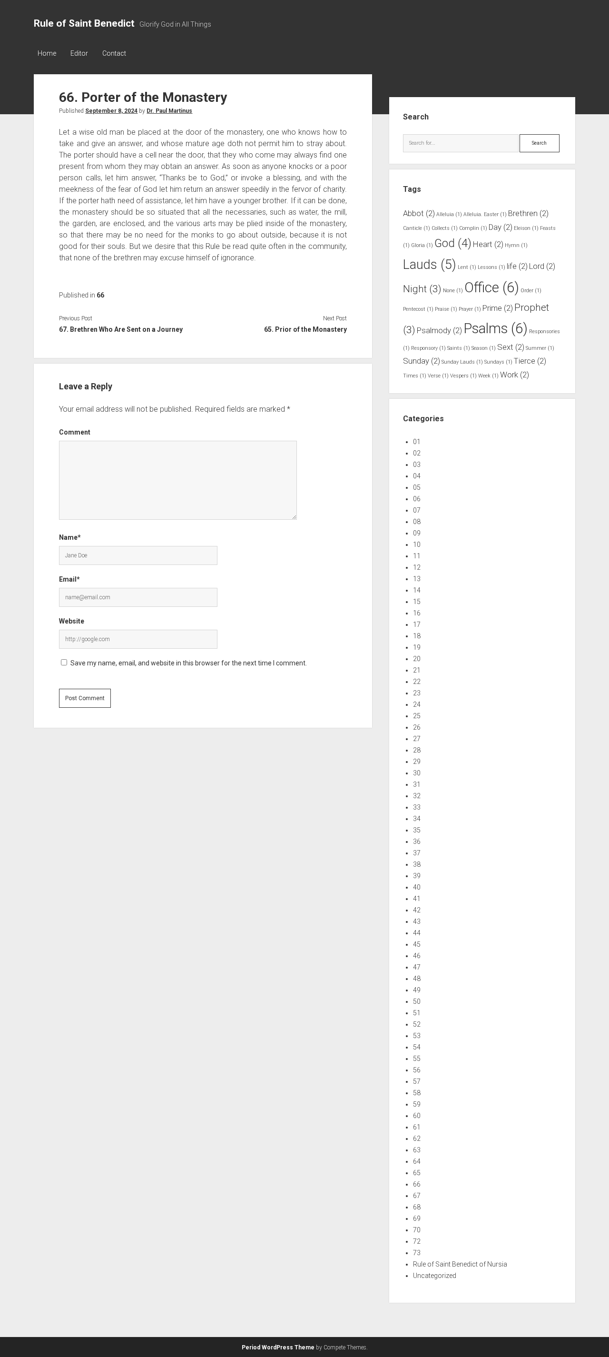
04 (417, 476)
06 (417, 499)
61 (417, 1127)
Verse (438, 376)
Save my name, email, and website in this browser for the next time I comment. (188, 663)
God (452, 243)
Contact (114, 53)
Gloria (422, 245)
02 (417, 453)
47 (417, 967)
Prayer (470, 309)
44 (417, 933)
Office (491, 287)
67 (417, 1195)
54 (417, 1047)
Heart (488, 244)
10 (417, 544)
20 (417, 659)
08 (417, 521)
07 (417, 510)
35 (417, 830)
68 (417, 1207)
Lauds (429, 264)
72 (417, 1241)
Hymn (516, 245)
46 (417, 956)
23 (417, 693)
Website (71, 621)
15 (417, 601)
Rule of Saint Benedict (84, 23)
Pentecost (418, 309)
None (453, 290)
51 (417, 1013)
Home (47, 53)
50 (417, 1001)
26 (417, 727)
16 (417, 613)
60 (417, 1115)
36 (417, 841)
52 (417, 1024)
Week (488, 376)
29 (417, 761)
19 (417, 647)
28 (417, 750)
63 (417, 1150)
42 (417, 910)
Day (500, 227)
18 (417, 636)
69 (417, 1218)
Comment (74, 432)
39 (417, 876)
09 (417, 533)
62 (417, 1138)
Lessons (491, 267)
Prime (497, 308)
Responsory (428, 348)
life (517, 266)
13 (417, 579)
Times (414, 376)
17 (417, 624)
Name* (70, 537)
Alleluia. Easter (485, 214)
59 (417, 1104)
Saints (458, 348)
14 (417, 590)
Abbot (419, 213)
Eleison (526, 228)
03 (417, 464)
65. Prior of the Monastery (305, 329)
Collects (445, 228)
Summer (540, 348)
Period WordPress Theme (278, 1347)
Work (514, 374)
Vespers (463, 376)
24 (417, 704)
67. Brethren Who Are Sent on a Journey (121, 329)
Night (422, 289)
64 (417, 1161)
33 (417, 807)
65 (417, 1173)
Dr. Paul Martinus (169, 111)
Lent (467, 267)
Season (483, 348)
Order (531, 290)
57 (417, 1081)
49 (417, 990)
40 (417, 887)
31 (417, 784)
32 (417, 796)
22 (417, 681)
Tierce (530, 361)
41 (417, 898)
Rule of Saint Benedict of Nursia (460, 1264)
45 (417, 944)
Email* (69, 579)
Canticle (416, 228)
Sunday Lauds (462, 362)
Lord (542, 266)
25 (417, 716)
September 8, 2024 (111, 111)
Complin (473, 228)
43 (417, 921)
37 (417, 853)
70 (417, 1230)
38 (417, 864)
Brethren (528, 213)
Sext (510, 347)
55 (417, 1058)
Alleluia (449, 214)
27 (417, 739)
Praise (446, 309)
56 (417, 1070)
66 (100, 295)
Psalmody (439, 330)
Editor (79, 53)
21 (417, 670)
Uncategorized (434, 1275)
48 (417, 978)
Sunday (421, 361)
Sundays (498, 362)
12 (417, 567)
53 (417, 1036)
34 (417, 818)
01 (417, 442)
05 (417, 487)
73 (417, 1253)
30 (417, 773)
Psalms (495, 328)
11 (417, 556)
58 (417, 1093)
